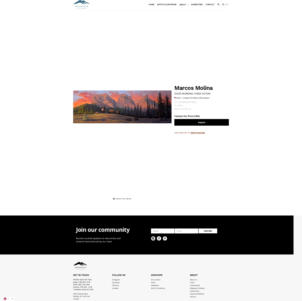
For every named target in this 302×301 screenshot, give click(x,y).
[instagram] (153, 238)
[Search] (218, 4)
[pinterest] (165, 238)
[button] (183, 4)
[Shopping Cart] (223, 4)
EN (9, 299)
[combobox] (8, 298)
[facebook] (159, 238)
